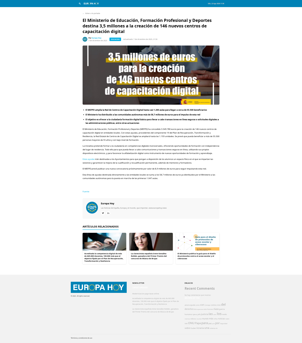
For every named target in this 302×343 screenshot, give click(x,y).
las (211, 314)
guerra (222, 309)
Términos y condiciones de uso (81, 338)
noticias (221, 318)
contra (213, 305)
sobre (187, 327)
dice (195, 309)
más (211, 318)
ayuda (192, 305)
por (217, 323)
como (198, 305)
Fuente (86, 191)
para (204, 323)
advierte (187, 305)
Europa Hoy (96, 38)
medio (224, 314)
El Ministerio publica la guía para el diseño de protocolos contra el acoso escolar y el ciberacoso (197, 256)
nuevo (227, 319)
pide (213, 323)
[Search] (80, 3)
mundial (199, 319)
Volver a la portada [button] (91, 13)
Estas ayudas (89, 159)
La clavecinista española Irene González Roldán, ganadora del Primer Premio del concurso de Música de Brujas (149, 256)
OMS (186, 323)
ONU (191, 323)
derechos (189, 309)
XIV (217, 328)
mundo (205, 318)
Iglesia (195, 314)
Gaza (216, 309)
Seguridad (223, 324)
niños (216, 319)
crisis (218, 305)
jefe (199, 314)
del (223, 304)
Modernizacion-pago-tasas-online (145, 294)
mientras (187, 319)
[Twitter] (103, 213)
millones (193, 319)
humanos (188, 314)
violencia (212, 328)
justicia (204, 314)
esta (205, 309)
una (206, 328)
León (214, 314)
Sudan (193, 328)
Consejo (207, 305)
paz (210, 323)
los (219, 313)
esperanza (200, 309)
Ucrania (200, 328)
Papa (198, 323)
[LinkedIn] (108, 213)
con (202, 304)
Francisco (210, 309)
